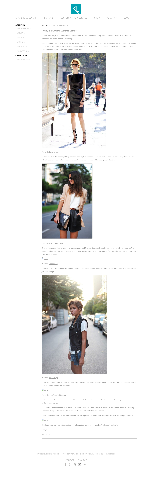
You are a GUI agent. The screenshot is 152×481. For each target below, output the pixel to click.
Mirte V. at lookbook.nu (57, 395)
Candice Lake (54, 152)
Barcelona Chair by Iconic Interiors (63, 415)
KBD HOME (48, 18)
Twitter (84, 464)
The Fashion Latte (56, 243)
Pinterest (70, 464)
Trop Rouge (53, 378)
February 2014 (23, 51)
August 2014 (22, 33)
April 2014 (21, 42)
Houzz (75, 464)
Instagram (79, 464)
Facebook (65, 464)
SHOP (97, 18)
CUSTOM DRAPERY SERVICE (74, 18)
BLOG (126, 18)
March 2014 (22, 46)
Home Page (76, 9)
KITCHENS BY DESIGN (25, 18)
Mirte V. (59, 382)
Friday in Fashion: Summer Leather (59, 31)
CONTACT (69, 460)
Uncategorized (23, 59)
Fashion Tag (53, 264)
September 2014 (24, 28)
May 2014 (20, 37)
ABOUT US (112, 18)
